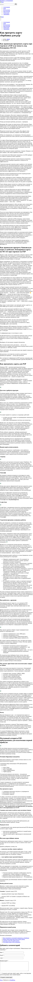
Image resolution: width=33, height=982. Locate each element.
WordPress (12, 980)
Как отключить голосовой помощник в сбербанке (16, 938)
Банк (4, 8)
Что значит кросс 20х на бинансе (11, 942)
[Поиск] (16, 4)
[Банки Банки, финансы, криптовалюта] (2, 2)
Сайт (1, 958)
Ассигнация (6, 7)
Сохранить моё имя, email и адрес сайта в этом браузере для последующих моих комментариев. (15, 974)
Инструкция (6, 11)
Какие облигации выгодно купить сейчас (14, 939)
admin (8, 39)
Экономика (6, 14)
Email (2, 955)
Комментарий (4, 960)
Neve (1, 980)
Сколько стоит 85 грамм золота (11, 940)
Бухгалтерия (6, 10)
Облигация (6, 12)
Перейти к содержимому (6, 0)
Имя (1, 952)
